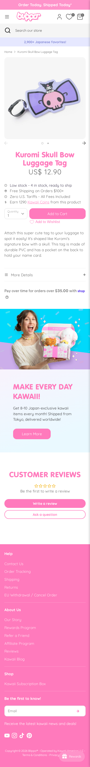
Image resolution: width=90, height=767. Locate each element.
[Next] (84, 143)
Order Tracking (17, 571)
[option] (45, 98)
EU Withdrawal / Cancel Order (30, 595)
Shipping (11, 579)
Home (8, 51)
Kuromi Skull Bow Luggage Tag (37, 51)
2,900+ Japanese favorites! (21, 42)
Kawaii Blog (14, 659)
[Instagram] (14, 735)
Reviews (11, 651)
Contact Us (13, 563)
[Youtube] (7, 735)
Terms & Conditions (34, 755)
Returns (11, 587)
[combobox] (34, 30)
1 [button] (42, 143)
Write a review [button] (45, 503)
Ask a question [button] (45, 514)
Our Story (12, 619)
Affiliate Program (19, 643)
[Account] (59, 15)
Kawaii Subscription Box (25, 683)
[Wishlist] (69, 17)
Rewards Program (20, 627)
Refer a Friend (16, 635)
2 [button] (48, 143)
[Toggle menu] (7, 16)
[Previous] (6, 143)
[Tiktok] (21, 735)
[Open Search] (7, 30)
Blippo (32, 750)
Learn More (32, 433)
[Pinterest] (29, 735)
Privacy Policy (58, 755)
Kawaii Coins (38, 202)
